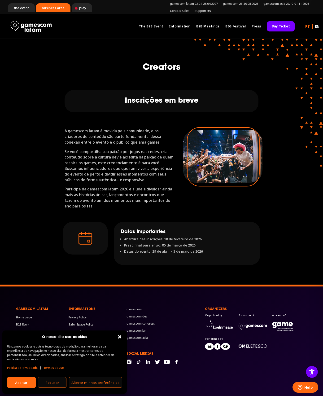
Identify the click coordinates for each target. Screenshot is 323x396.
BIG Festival (235, 26)
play (82, 8)
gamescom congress (141, 324)
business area (53, 8)
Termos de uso (54, 368)
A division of (246, 315)
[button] (119, 336)
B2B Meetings (207, 26)
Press (256, 26)
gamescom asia (137, 338)
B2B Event (22, 324)
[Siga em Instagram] (129, 362)
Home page (24, 317)
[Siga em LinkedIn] (148, 362)
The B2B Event (151, 26)
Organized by (214, 315)
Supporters (203, 11)
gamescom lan (136, 331)
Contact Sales (179, 11)
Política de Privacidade (22, 368)
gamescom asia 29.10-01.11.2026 (286, 4)
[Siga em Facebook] (176, 362)
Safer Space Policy (81, 324)
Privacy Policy (78, 317)
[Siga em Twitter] (157, 362)
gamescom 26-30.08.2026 (240, 4)
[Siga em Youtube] (167, 362)
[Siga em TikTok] (138, 362)
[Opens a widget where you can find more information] (305, 388)
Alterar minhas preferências (95, 382)
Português (307, 26)
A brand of (279, 315)
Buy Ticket (281, 26)
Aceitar (21, 382)
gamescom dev (137, 316)
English (317, 26)
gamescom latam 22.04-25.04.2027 (194, 4)
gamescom (134, 309)
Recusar (52, 382)
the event (21, 8)
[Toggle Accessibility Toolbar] (312, 371)
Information (179, 26)
